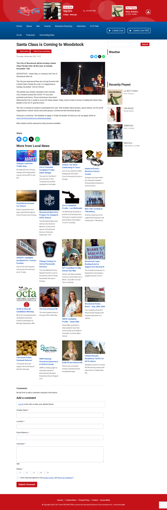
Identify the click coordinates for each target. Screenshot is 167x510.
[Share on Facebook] (91, 56)
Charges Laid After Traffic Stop (24, 164)
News (29, 26)
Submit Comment (27, 484)
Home (19, 26)
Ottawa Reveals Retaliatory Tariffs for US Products (94, 358)
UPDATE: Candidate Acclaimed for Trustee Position (26, 260)
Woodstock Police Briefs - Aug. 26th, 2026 (95, 305)
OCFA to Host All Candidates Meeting (25, 310)
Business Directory (63, 26)
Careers (60, 500)
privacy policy (48, 478)
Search (145, 44)
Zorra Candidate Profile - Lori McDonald (72, 206)
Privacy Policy (84, 500)
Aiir (123, 505)
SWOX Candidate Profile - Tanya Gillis (70, 320)
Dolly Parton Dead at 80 (72, 362)
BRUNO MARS (129, 111)
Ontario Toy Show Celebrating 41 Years (71, 166)
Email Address (22, 432)
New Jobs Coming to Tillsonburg (94, 210)
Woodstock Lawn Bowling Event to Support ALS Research (94, 264)
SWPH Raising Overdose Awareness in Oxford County (48, 361)
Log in (20, 404)
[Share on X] (99, 56)
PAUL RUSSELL (132, 12)
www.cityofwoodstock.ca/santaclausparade (33, 118)
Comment (20, 444)
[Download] (148, 12)
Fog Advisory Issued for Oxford (25, 204)
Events (47, 26)
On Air (19, 35)
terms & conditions (65, 478)
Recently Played (119, 84)
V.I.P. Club (94, 26)
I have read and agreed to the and (47, 478)
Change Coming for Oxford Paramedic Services (47, 264)
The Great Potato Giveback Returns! (24, 358)
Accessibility (105, 500)
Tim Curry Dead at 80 (48, 309)
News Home (24, 51)
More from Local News (42, 51)
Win (38, 26)
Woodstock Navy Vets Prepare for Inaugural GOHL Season (48, 215)
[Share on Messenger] (95, 56)
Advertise (81, 26)
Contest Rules (71, 500)
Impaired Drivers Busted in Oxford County (92, 171)
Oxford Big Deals (47, 35)
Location (20, 421)
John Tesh (67, 11)
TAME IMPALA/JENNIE (132, 146)
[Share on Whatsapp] (103, 56)
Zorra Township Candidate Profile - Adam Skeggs (47, 170)
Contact (95, 500)
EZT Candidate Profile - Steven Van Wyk (72, 269)
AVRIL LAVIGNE (129, 128)
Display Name (22, 410)
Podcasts (30, 35)
